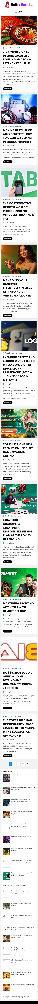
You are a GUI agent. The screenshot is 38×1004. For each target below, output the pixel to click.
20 (23, 763)
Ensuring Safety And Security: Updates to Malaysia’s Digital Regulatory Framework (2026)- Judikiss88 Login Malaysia (19, 368)
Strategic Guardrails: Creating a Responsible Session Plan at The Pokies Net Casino (18, 529)
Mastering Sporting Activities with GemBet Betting (18, 607)
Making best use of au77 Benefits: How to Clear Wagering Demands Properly (17, 136)
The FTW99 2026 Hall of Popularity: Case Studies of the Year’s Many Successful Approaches (19, 728)
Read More (7, 88)
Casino (21, 48)
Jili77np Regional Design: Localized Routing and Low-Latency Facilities (17, 57)
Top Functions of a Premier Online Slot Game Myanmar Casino (18, 450)
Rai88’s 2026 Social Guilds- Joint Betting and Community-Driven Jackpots (17, 680)
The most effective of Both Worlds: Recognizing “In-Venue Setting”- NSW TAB (18, 211)
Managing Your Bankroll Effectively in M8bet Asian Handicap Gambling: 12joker (18, 287)
